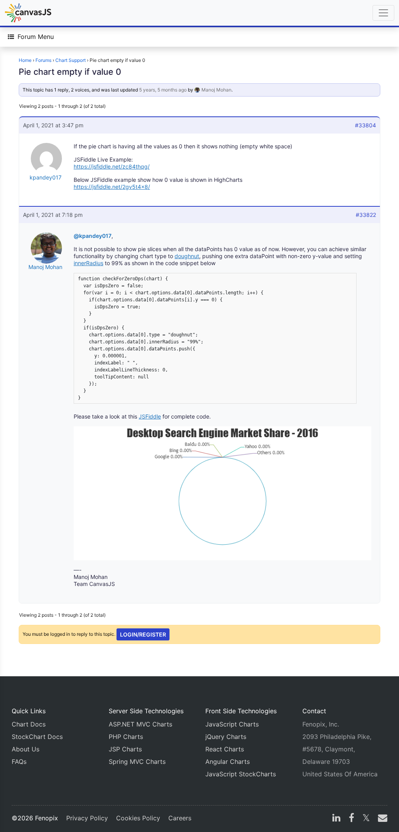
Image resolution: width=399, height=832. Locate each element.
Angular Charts (227, 761)
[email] (381, 818)
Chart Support (70, 60)
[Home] (28, 13)
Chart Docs (29, 724)
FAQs (19, 761)
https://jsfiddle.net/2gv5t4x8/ (112, 186)
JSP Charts (125, 749)
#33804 (365, 125)
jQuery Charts (225, 737)
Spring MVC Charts (137, 761)
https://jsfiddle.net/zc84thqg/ (112, 166)
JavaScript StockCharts (240, 774)
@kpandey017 (92, 235)
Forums (43, 60)
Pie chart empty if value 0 (70, 72)
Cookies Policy (138, 818)
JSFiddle (150, 416)
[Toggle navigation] (383, 13)
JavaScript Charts (232, 724)
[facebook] (351, 818)
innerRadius (88, 263)
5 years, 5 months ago (163, 90)
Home (25, 60)
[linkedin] (336, 818)
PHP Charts (126, 737)
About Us (25, 749)
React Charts (224, 749)
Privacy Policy (87, 818)
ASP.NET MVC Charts (140, 724)
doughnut (187, 256)
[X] (366, 818)
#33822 (366, 214)
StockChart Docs (37, 737)
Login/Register (143, 634)
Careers (179, 818)
